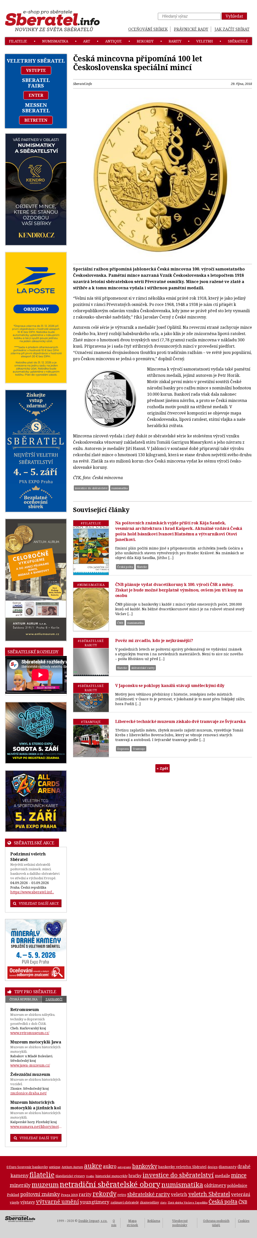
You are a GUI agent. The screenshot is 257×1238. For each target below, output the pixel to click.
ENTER (36, 95)
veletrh (204, 41)
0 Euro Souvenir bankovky (27, 1167)
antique (113, 41)
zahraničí (53, 999)
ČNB (120, 623)
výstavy (27, 1202)
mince (238, 1175)
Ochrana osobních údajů (216, 1223)
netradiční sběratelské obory (110, 1184)
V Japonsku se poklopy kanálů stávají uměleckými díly (169, 685)
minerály (20, 1185)
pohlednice (237, 1185)
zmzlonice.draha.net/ (28, 1093)
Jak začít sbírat (232, 29)
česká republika (23, 999)
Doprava (123, 749)
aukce (93, 1165)
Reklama (153, 1221)
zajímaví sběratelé (124, 1202)
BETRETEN (35, 120)
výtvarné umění (57, 1201)
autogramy (124, 1167)
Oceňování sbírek (148, 29)
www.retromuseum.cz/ (29, 1032)
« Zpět (162, 768)
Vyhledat (234, 16)
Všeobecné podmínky (180, 1223)
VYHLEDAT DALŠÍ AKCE (39, 903)
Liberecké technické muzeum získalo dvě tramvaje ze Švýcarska (180, 721)
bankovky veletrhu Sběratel (182, 1166)
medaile (222, 1175)
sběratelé (238, 41)
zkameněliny (149, 1202)
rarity (175, 41)
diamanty (227, 1166)
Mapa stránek (132, 1223)
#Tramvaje (91, 722)
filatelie (18, 41)
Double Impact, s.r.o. (92, 1221)
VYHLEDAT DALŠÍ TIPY (39, 1137)
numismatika (55, 41)
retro (121, 1194)
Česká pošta (125, 567)
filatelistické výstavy (70, 1176)
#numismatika (91, 585)
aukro (109, 1166)
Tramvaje (139, 749)
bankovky (144, 1166)
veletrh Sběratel (209, 1194)
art (86, 41)
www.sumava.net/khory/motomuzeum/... (35, 1126)
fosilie (90, 1176)
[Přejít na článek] (91, 547)
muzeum (45, 1184)
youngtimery (94, 1202)
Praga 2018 (69, 1195)
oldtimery (215, 1185)
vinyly (14, 1202)
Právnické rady (191, 29)
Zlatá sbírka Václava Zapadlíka (188, 1202)
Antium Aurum (72, 1167)
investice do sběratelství (91, 488)
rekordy (145, 41)
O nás (113, 1223)
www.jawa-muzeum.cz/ (30, 1065)
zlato (163, 1202)
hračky (135, 1175)
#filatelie (91, 523)
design (213, 1167)
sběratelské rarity (143, 668)
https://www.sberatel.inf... (32, 892)
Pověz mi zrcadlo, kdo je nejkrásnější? (154, 640)
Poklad (13, 1194)
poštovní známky (40, 1194)
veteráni (240, 1194)
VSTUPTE (36, 70)
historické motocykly (111, 1176)
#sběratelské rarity (91, 643)
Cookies (243, 1221)
